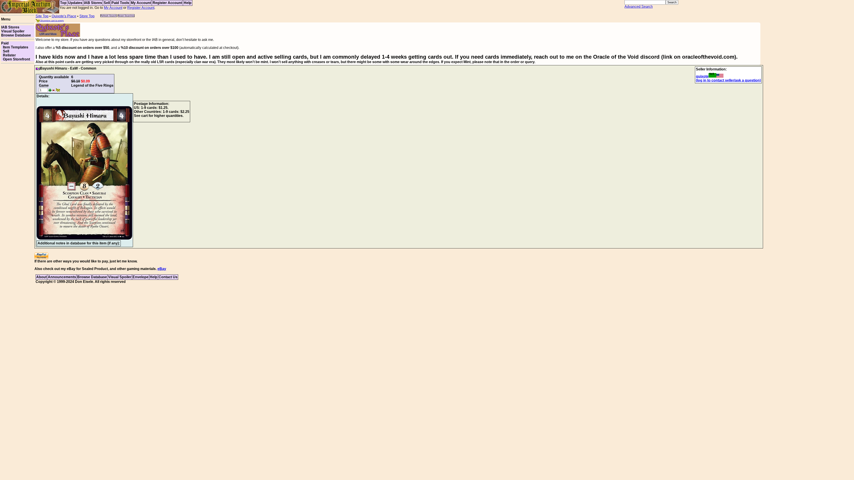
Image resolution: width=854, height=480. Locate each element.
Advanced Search (638, 6)
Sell (107, 3)
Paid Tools (120, 3)
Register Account (167, 3)
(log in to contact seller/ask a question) (728, 80)
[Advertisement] (17, 132)
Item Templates (14, 47)
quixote (702, 76)
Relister (8, 55)
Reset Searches (126, 15)
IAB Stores (93, 3)
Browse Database (16, 35)
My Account (141, 3)
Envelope (141, 277)
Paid (5, 43)
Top (63, 3)
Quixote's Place (64, 16)
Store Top (87, 16)
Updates (75, 3)
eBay (161, 269)
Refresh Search (109, 15)
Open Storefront (15, 59)
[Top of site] (29, 6)
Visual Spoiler (12, 31)
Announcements (62, 277)
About (41, 277)
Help (187, 3)
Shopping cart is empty (52, 20)
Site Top (42, 16)
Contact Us (168, 277)
